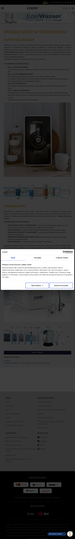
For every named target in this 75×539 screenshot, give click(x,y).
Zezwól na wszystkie (61, 285)
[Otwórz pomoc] (70, 534)
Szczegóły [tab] (37, 258)
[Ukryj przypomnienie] (64, 534)
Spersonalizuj (36, 285)
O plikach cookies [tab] (62, 258)
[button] (56, 534)
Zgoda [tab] (13, 258)
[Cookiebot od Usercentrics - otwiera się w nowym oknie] (64, 252)
